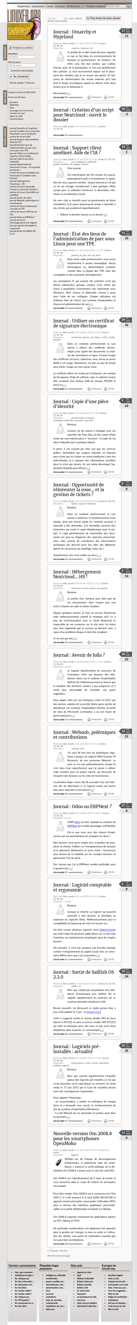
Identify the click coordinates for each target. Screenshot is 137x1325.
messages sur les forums (21, 111)
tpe (89, 255)
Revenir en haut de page (58, 1256)
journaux (14, 102)
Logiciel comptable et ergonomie (82, 887)
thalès (112, 337)
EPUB (111, 97)
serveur (85, 588)
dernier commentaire (57, 21)
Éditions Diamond (85, 1282)
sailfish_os (76, 986)
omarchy (75, 48)
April (79, 1275)
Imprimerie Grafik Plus (86, 1306)
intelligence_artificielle (86, 162)
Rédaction (73, 6)
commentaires (16, 119)
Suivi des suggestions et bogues (122, 1291)
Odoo (77, 822)
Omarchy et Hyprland (27, 128)
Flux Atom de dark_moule (105, 18)
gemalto (57, 340)
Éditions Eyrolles (84, 1285)
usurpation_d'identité (63, 420)
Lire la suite (58, 97)
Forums (60, 6)
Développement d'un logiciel (23, 223)
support (85, 164)
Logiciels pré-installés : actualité (77, 1049)
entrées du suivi (17, 113)
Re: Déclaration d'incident (26, 1285)
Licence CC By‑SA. (106, 159)
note (71, 19)
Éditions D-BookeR (85, 1279)
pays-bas (89, 420)
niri (91, 48)
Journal (60, 32)
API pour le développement (120, 1303)
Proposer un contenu (23, 48)
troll (82, 749)
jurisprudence (77, 1063)
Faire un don (113, 1279)
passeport (79, 420)
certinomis (76, 337)
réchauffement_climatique (57, 1285)
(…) (68, 93)
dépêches (14, 105)
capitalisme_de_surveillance (58, 1306)
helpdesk (91, 504)
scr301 (104, 337)
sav (73, 162)
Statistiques (113, 1300)
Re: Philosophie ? (22, 1300)
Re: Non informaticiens (25, 1282)
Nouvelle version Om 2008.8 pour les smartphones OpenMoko (82, 1138)
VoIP (28, 137)
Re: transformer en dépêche (27, 1303)
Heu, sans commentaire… (26, 1272)
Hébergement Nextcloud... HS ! (77, 574)
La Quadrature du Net (86, 1297)
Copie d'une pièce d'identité (81, 404)
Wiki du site (113, 1294)
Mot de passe (14, 62)
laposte (85, 337)
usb (92, 337)
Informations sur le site (118, 1285)
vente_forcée (91, 1063)
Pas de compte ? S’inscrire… (23, 83)
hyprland (85, 48)
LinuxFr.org (24, 23)
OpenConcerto (107, 930)
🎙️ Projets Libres (93, 6)
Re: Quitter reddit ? (23, 1291)
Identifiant (13, 54)
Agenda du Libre (84, 1272)
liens (12, 108)
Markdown (97, 97)
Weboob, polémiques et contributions (84, 735)
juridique (57, 1066)
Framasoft (81, 1294)
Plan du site (113, 1309)
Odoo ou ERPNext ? (26, 217)
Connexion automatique (22, 71)
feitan (97, 337)
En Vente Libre (83, 1291)
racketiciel (104, 1063)
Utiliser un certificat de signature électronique (83, 323)
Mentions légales (115, 1275)
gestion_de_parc (79, 255)
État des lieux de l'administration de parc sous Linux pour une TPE (23, 148)
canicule (49, 1294)
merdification (52, 1279)
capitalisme (51, 1297)
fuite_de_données (54, 1300)
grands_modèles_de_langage (66, 164)
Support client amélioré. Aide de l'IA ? (77, 150)
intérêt (78, 19)
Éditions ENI (82, 1288)
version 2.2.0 (93, 1012)
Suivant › (55, 1251)
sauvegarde (102, 588)
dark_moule (68, 43)
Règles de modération (117, 1297)
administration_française (82, 418)
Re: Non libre (20, 1288)
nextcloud (76, 588)
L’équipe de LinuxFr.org (118, 1282)
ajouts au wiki (16, 116)
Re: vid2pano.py (22, 1279)
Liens (49, 6)
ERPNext (72, 826)
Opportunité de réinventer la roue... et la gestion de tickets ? (25, 167)
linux (48, 1291)
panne (93, 588)
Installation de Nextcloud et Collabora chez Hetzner (24, 175)
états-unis (50, 1309)
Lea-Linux (81, 1300)
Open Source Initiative (87, 1303)
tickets (74, 504)
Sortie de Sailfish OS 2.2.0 (83, 975)
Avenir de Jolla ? (24, 198)
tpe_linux (96, 255)
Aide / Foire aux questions (119, 1288)
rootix (56, 1153)
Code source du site (116, 1306)
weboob (75, 749)
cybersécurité (52, 1303)
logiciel (65, 1066)
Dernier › (64, 1251)
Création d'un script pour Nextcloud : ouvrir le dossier (83, 115)
